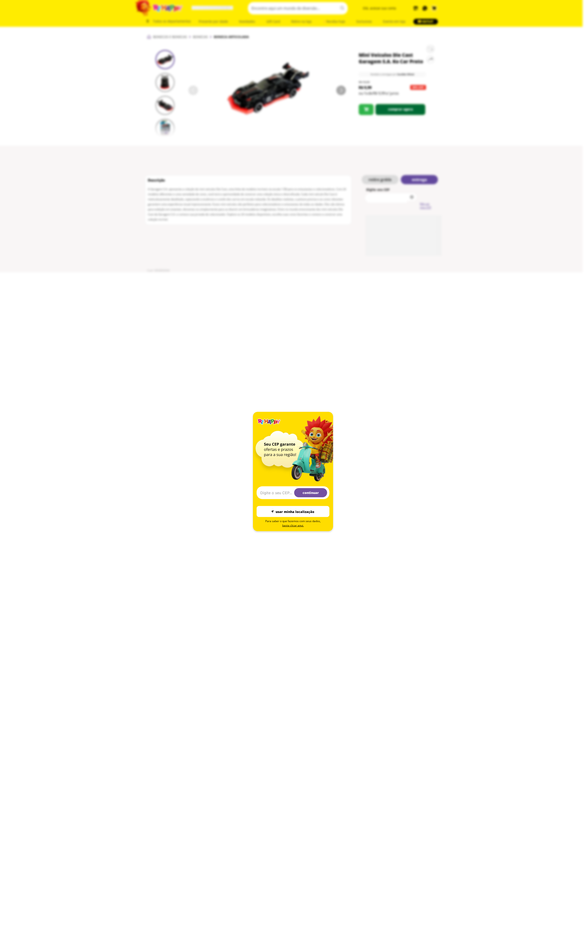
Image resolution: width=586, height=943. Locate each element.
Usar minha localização (295, 511)
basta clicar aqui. (293, 525)
